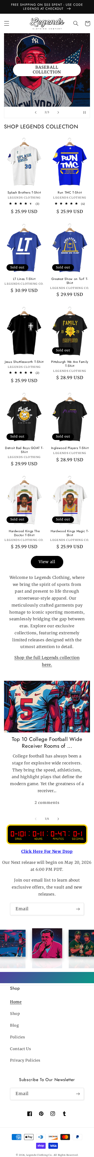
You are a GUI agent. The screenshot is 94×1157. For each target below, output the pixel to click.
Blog (14, 1025)
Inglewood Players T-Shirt (70, 448)
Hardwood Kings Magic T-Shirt (70, 533)
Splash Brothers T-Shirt (24, 193)
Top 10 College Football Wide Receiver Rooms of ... (47, 743)
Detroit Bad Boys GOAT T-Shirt (24, 450)
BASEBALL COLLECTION (47, 69)
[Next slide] (58, 112)
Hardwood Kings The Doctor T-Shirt (24, 533)
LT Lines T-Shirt (24, 279)
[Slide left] (35, 818)
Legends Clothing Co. (39, 1155)
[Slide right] (58, 818)
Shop (15, 1013)
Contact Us (20, 1049)
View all (47, 561)
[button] (6, 23)
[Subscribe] (78, 909)
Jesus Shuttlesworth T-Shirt (24, 362)
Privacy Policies (25, 1060)
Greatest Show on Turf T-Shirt (69, 281)
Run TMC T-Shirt (70, 193)
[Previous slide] (35, 112)
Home (16, 1002)
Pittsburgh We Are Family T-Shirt (69, 364)
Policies (17, 1037)
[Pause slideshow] (84, 112)
